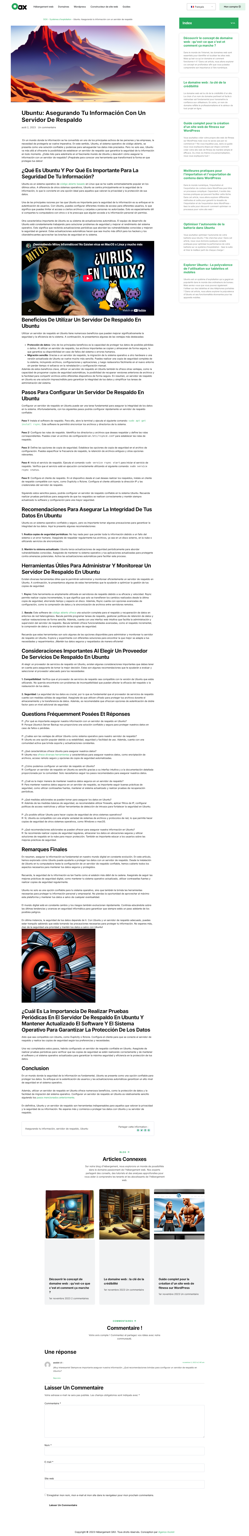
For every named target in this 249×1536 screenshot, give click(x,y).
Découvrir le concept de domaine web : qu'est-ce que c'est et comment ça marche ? (208, 41)
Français (199, 6)
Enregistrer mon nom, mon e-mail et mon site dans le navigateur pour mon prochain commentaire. (100, 1495)
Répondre (57, 1378)
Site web (49, 1478)
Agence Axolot (166, 1532)
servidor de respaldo (67, 1128)
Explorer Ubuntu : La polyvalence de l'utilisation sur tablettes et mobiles (208, 268)
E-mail (49, 1461)
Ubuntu (84, 1128)
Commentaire (53, 1403)
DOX (45, 19)
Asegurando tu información (40, 1128)
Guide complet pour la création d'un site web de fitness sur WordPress (206, 126)
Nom (48, 1445)
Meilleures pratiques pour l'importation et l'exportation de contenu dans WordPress (207, 174)
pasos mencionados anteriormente (55, 1097)
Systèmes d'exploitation (60, 19)
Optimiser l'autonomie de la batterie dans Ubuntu (204, 226)
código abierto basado (72, 183)
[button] (138, 1130)
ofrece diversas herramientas (53, 754)
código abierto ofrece (64, 612)
